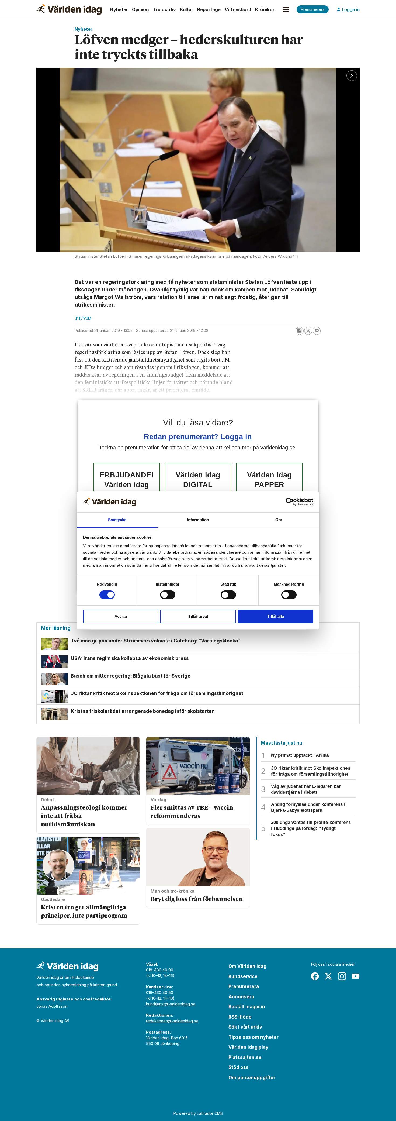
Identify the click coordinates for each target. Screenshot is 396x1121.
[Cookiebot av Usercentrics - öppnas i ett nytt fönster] (289, 502)
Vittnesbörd (238, 9)
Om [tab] (278, 519)
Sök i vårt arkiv (245, 1027)
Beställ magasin (246, 1006)
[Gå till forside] (69, 9)
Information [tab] (198, 519)
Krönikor (265, 9)
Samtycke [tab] (117, 519)
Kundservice (243, 976)
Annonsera (241, 996)
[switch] (167, 594)
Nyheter (119, 9)
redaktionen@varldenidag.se (172, 1020)
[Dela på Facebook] (300, 331)
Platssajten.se (245, 1057)
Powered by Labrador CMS (198, 1113)
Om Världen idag (247, 966)
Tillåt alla (275, 616)
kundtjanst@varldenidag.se (171, 1003)
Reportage (209, 9)
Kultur (186, 9)
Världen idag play (248, 1047)
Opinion (140, 9)
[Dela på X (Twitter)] (308, 331)
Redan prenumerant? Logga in (198, 436)
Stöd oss (238, 1067)
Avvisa (120, 616)
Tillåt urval (198, 616)
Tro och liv (164, 9)
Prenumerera (243, 986)
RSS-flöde (240, 1017)
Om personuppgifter (251, 1077)
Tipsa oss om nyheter (253, 1037)
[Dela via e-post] (317, 331)
